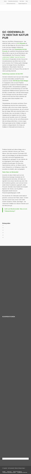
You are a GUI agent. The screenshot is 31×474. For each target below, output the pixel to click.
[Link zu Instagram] (27, 470)
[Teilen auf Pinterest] (4, 232)
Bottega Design (21, 468)
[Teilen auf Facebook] (4, 225)
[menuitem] (5, 1)
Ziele (27, 1)
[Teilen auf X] (4, 227)
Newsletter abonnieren (13, 1)
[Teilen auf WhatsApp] (4, 230)
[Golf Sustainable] (12, 8)
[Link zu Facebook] (25, 470)
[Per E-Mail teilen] (4, 237)
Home (5, 1)
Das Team (22, 1)
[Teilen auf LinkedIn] (4, 235)
